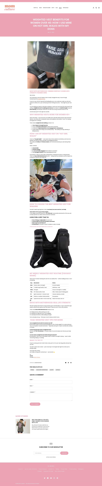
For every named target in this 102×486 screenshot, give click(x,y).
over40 (51, 369)
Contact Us (51, 469)
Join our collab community (30, 469)
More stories (22, 416)
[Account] (93, 7)
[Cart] (99, 7)
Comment (32, 392)
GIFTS (53, 7)
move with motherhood (41, 369)
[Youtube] (51, 478)
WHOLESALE (65, 7)
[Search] (96, 7)
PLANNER (40, 471)
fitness (32, 369)
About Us (20, 469)
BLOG (60, 7)
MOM (40, 7)
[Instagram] (54, 478)
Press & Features (43, 469)
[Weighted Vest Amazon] (51, 268)
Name (31, 379)
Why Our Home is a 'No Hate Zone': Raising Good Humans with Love (40, 421)
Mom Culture (37, 357)
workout (58, 369)
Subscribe (64, 453)
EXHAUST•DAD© (46, 7)
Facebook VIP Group (48, 471)
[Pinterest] (57, 478)
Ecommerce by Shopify (34, 483)
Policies (57, 469)
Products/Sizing (72, 469)
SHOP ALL (36, 7)
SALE (57, 7)
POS (26, 483)
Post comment (35, 404)
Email (31, 385)
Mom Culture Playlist (59, 471)
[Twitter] (44, 478)
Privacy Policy (64, 469)
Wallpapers (81, 469)
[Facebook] (48, 478)
